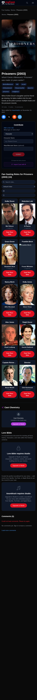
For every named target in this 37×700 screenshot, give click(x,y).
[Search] (27, 2)
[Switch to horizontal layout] (18, 191)
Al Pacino (27, 226)
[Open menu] (32, 2)
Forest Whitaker (27, 266)
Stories (13, 10)
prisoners (6, 91)
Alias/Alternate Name (14, 145)
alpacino (30, 88)
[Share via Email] (20, 117)
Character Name (9, 138)
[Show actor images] (18, 195)
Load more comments (9, 530)
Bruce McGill (9, 387)
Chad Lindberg (9, 347)
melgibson (15, 91)
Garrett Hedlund (27, 347)
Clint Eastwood (27, 387)
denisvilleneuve (8, 84)
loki (17, 84)
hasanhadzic (16, 110)
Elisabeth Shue (9, 266)
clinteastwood (7, 88)
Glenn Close (27, 307)
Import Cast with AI (20, 164)
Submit (18, 154)
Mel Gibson (10, 226)
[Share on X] (9, 117)
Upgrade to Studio (18, 424)
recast (24, 84)
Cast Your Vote (9, 233)
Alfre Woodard (10, 307)
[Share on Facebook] (4, 117)
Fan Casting (6, 10)
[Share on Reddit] (14, 117)
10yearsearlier (19, 88)
